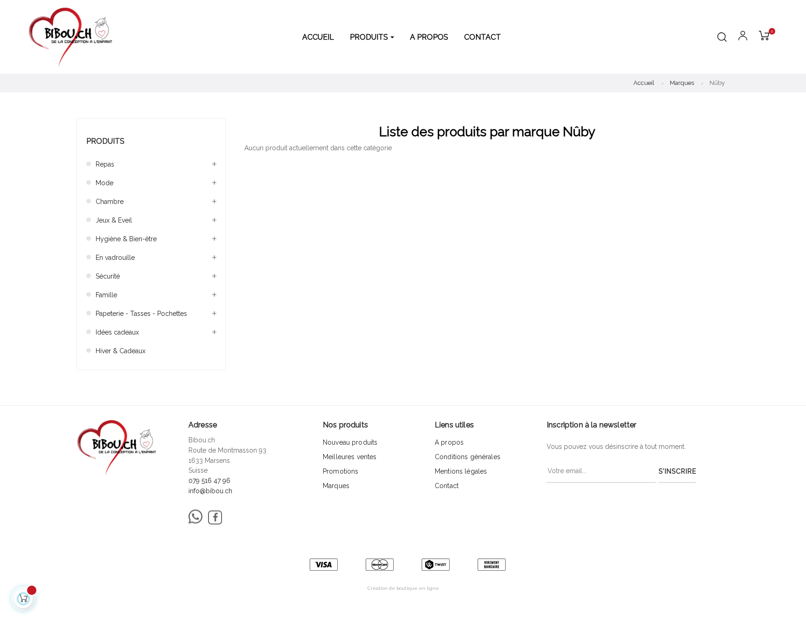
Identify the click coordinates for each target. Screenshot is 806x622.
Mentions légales (461, 471)
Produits (105, 141)
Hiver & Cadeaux (121, 351)
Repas (105, 164)
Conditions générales (467, 457)
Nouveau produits (350, 442)
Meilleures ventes (349, 457)
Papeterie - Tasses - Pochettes (141, 313)
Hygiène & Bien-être (126, 239)
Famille (106, 295)
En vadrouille (115, 257)
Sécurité (108, 276)
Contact (447, 485)
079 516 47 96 (209, 480)
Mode (104, 183)
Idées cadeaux (117, 332)
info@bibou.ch (210, 491)
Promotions (340, 471)
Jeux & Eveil (114, 220)
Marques (336, 485)
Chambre (110, 201)
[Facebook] (215, 517)
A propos (449, 442)
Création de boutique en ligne (403, 588)
